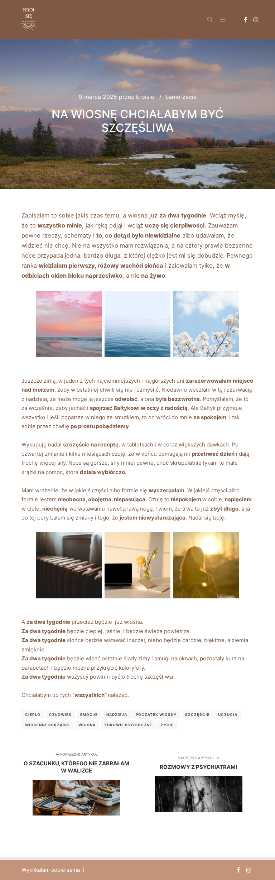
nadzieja (116, 714)
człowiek (60, 714)
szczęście (197, 714)
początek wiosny (156, 714)
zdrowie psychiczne (128, 725)
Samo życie (181, 96)
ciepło (32, 714)
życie (167, 725)
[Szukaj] (210, 19)
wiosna (87, 725)
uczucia (227, 714)
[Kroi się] (28, 19)
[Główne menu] (223, 19)
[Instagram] (256, 19)
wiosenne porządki (47, 725)
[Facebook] (245, 19)
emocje (89, 714)
